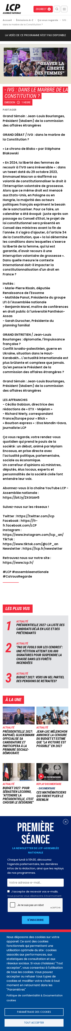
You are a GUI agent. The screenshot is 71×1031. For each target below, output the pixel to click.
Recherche (57, 9)
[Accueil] (12, 13)
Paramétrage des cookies (34, 1012)
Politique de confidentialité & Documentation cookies (35, 998)
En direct (41, 9)
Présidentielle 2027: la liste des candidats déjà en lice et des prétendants (40, 629)
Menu (64, 9)
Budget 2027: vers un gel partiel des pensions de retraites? (40, 679)
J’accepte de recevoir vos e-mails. (34, 894)
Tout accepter (34, 1022)
